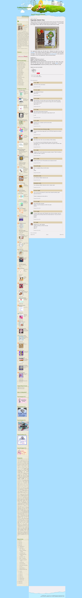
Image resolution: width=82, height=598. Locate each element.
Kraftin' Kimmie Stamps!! (23, 175)
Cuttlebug (25, 473)
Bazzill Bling (24, 465)
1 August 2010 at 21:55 (37, 134)
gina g (35, 150)
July (20, 571)
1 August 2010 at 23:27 (37, 155)
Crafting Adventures (24, 7)
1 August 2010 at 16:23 (37, 106)
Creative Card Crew (22, 283)
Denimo (35, 211)
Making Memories (38, 76)
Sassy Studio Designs (25, 518)
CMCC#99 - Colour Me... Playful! (25, 315)
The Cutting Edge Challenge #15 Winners (26, 359)
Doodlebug (25, 480)
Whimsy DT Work (21, 533)
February (21, 578)
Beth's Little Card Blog (22, 64)
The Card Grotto (21, 83)
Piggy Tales (26, 508)
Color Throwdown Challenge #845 (26, 185)
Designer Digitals (26, 475)
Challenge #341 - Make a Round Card (26, 157)
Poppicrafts (25, 511)
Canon (19, 468)
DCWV (19, 475)
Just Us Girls (21, 142)
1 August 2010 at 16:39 (37, 117)
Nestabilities (24, 502)
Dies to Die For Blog (21, 67)
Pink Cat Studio (20, 509)
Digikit (22, 479)
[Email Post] (39, 75)
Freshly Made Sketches (23, 105)
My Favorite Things (22, 230)
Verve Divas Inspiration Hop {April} (26, 337)
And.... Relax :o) (22, 549)
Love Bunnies (22, 562)
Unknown (36, 190)
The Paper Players (22, 90)
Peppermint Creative (21, 507)
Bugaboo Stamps (24, 467)
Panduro (26, 503)
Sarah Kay (25, 517)
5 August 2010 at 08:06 (37, 230)
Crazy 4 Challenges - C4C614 (25, 210)
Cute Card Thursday (22, 215)
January (21, 579)
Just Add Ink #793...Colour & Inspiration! (26, 136)
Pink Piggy (20, 78)
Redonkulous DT (24, 515)
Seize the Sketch (22, 372)
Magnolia (22, 494)
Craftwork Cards (25, 472)
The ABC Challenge (22, 264)
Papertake (33, 52)
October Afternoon (21, 503)
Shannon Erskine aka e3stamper (40, 129)
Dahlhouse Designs (22, 162)
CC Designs (24, 468)
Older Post (62, 234)
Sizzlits (25, 521)
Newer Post (33, 234)
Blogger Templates (43, 596)
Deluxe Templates (52, 596)
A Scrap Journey (21, 62)
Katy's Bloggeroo (21, 72)
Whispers (22, 534)
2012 (19, 542)
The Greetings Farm (22, 530)
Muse (20, 242)
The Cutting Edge (22, 357)
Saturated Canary (21, 519)
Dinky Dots (26, 479)
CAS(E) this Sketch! (22, 223)
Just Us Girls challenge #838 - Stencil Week (26, 144)
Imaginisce (26, 489)
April (20, 575)
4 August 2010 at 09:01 (37, 198)
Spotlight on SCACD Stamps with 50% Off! (26, 330)
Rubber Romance (21, 516)
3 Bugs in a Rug (20, 459)
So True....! (21, 566)
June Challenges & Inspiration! (25, 177)
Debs (35, 222)
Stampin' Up (25, 524)
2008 (19, 583)
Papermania (20, 504)
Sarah (35, 109)
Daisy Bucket (25, 474)
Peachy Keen (20, 505)
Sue (34, 137)
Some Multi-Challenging (23, 565)
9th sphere (62, 596)
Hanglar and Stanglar (21, 487)
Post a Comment (33, 232)
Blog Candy (24, 466)
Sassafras (19, 518)
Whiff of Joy (26, 532)
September (21, 546)
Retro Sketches (21, 268)
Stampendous (20, 524)
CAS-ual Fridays (22, 234)
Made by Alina (20, 74)
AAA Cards (21, 97)
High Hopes (27, 488)
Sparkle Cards (20, 81)
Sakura (26, 516)
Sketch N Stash (21, 343)
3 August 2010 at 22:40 (37, 187)
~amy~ (35, 82)
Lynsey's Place (20, 73)
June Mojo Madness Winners (25, 258)
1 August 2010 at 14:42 (37, 86)
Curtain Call (21, 249)
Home (33, 13)
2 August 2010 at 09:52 (37, 172)
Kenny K (34, 76)
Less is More (21, 193)
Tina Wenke (24, 531)
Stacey (25, 25)
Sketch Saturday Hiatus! (22, 191)
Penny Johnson (25, 506)
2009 (19, 581)
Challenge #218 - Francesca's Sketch (26, 367)
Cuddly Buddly (20, 473)
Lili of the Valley (23, 493)
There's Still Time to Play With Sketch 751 (26, 107)
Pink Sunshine (20, 79)
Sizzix (21, 521)
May (20, 574)
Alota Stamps (23, 460)
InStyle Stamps (24, 490)
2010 (19, 545)
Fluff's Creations (21, 68)
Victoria (35, 98)
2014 (19, 540)
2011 (19, 543)
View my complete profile (22, 48)
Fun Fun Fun (25, 307)
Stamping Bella (20, 525)
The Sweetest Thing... (22, 335)
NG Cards (20, 76)
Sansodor (19, 517)
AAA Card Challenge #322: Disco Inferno (26, 99)
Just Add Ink (21, 134)
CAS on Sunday (21, 155)
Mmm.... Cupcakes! (23, 558)
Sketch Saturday (22, 190)
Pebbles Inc (25, 505)
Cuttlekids (19, 474)
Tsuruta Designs (21, 84)
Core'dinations (20, 471)
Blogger (37, 13)
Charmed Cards (20, 469)
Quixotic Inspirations (22, 328)
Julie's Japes (20, 69)
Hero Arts (22, 488)
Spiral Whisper (25, 523)
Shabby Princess (23, 520)
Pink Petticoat (24, 510)
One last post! (26, 216)
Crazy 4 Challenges (22, 208)
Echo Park (25, 481)
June (20, 572)
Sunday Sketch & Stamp (23, 365)
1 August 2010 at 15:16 (37, 95)
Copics (25, 470)
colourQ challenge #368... (25, 277)
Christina (36, 89)
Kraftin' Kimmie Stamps (22, 492)
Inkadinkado (19, 490)
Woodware (27, 534)
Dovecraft (19, 481)
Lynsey (35, 120)
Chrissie (35, 201)
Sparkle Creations (21, 82)
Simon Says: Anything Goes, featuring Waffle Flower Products (23, 152)
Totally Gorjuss (21, 350)
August (21, 547)
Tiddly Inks (19, 531)
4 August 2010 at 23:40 (37, 208)
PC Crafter (26, 504)
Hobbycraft (21, 489)
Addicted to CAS (22, 112)
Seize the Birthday (22, 127)
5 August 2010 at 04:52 (37, 219)
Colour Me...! (21, 313)
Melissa (35, 158)
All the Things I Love (21, 63)
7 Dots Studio (25, 459)
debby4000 (36, 165)
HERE (56, 63)
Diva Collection (20, 480)
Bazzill (19, 465)
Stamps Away (27, 525)
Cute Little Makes (22, 563)
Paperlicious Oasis (21, 77)
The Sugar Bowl (21, 290)
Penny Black (20, 506)
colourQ (20, 275)
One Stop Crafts (53, 53)
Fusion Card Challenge (23, 201)
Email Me (42, 13)
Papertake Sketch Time (38, 20)
